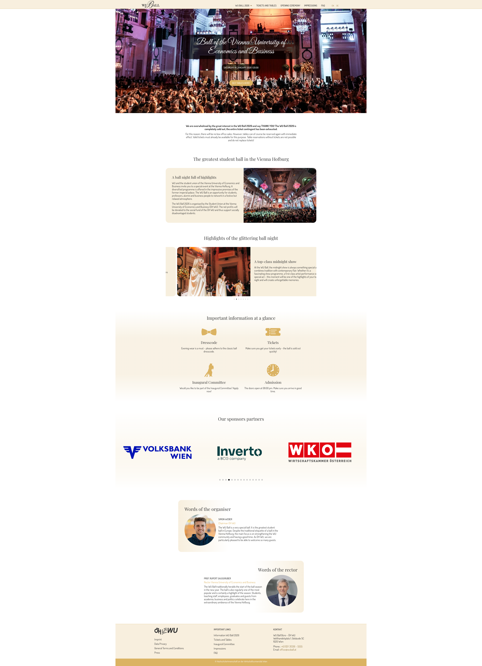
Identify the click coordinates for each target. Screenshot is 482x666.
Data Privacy (160, 643)
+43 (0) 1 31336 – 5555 (292, 646)
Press (157, 652)
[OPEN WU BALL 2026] (251, 5)
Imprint (158, 639)
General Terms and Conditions (169, 648)
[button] (234, 299)
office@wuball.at (288, 649)
